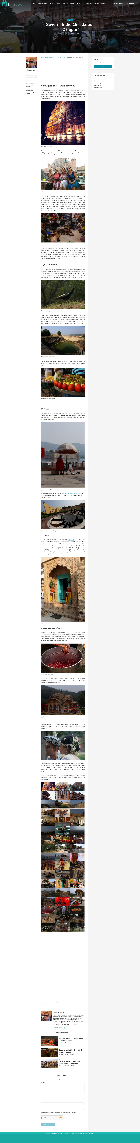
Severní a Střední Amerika (102, 3)
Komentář (43, 1082)
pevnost (69, 1001)
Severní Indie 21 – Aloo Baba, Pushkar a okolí (71, 1040)
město (59, 1001)
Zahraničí (57, 57)
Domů (34, 3)
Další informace (130, 3)
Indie (70, 20)
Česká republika (42, 3)
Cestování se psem (118, 3)
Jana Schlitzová (30, 70)
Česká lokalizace (98, 87)
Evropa (79, 3)
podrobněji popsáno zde (73, 493)
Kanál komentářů (98, 85)
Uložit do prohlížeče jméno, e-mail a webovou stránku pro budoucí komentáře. (59, 1112)
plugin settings (89, 1133)
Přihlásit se (96, 81)
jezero (48, 1001)
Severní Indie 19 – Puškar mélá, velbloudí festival (69, 1062)
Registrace (96, 78)
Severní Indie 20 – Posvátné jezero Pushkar (70, 1051)
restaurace (74, 1001)
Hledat (103, 66)
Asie (58, 3)
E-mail (42, 1101)
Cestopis (43, 1001)
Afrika (52, 3)
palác (63, 1001)
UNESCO (43, 1004)
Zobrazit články (58, 1027)
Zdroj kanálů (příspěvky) (100, 83)
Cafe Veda (71, 539)
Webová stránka (44, 1107)
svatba (80, 1001)
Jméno (42, 1096)
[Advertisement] (63, 72)
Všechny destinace (49, 57)
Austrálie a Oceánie (68, 3)
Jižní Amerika (88, 3)
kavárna (54, 1001)
